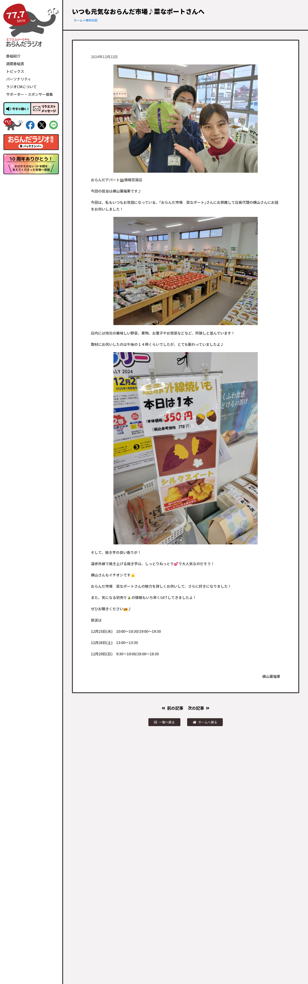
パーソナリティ (18, 79)
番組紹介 (13, 56)
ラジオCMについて (21, 86)
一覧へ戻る (167, 722)
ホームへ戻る (207, 722)
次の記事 (196, 708)
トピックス (15, 71)
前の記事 (175, 708)
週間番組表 (15, 63)
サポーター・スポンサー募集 (29, 94)
